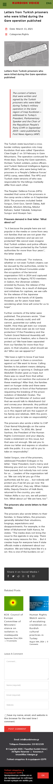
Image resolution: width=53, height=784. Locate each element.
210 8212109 (38, 744)
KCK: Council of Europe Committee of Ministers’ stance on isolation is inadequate (13, 624)
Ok (43, 775)
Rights (25, 34)
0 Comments (12, 641)
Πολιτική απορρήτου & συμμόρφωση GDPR (26, 759)
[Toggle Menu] (4, 4)
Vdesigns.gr (32, 754)
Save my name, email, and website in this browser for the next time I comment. (26, 718)
